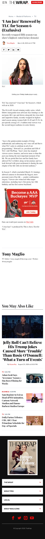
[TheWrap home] (18, 2)
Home (11, 16)
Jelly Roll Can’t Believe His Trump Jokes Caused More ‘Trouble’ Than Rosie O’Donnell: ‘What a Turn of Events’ (22, 351)
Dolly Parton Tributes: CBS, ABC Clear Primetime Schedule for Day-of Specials (13, 421)
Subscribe (37, 2)
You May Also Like (17, 305)
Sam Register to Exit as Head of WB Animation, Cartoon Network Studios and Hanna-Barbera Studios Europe (13, 400)
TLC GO (29, 222)
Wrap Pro (9, 491)
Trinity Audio (24, 94)
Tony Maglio (11, 43)
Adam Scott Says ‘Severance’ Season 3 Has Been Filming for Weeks (12, 379)
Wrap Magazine (12, 509)
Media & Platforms (23, 16)
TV (35, 16)
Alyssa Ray (13, 364)
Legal (7, 500)
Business (5, 392)
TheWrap (8, 482)
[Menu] (4, 2)
